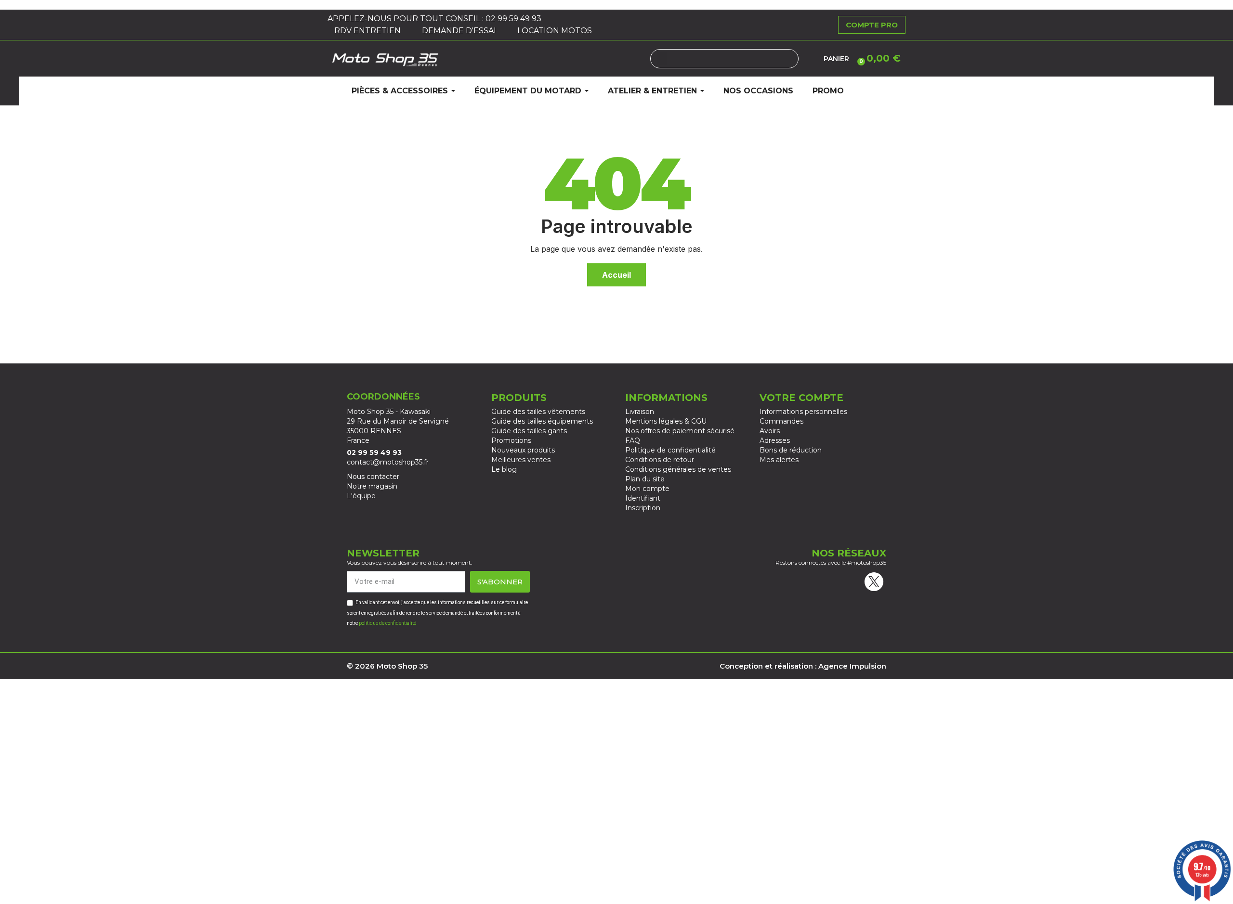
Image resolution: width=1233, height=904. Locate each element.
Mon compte (647, 488)
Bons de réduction (791, 450)
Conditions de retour (659, 459)
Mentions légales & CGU (666, 421)
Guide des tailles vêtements (538, 411)
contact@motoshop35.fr (388, 462)
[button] (877, 58)
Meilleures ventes (521, 459)
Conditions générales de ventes (678, 469)
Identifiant (642, 498)
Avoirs (770, 430)
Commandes (781, 421)
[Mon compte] (811, 59)
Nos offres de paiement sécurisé (680, 430)
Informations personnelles (803, 411)
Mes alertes (779, 459)
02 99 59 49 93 (514, 18)
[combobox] (724, 59)
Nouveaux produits (523, 450)
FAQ (632, 440)
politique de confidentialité (387, 623)
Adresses (775, 440)
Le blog (504, 469)
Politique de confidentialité (670, 450)
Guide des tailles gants (529, 430)
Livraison (639, 411)
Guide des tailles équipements (542, 421)
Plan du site (645, 479)
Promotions (511, 440)
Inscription (642, 508)
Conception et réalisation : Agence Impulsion (803, 666)
